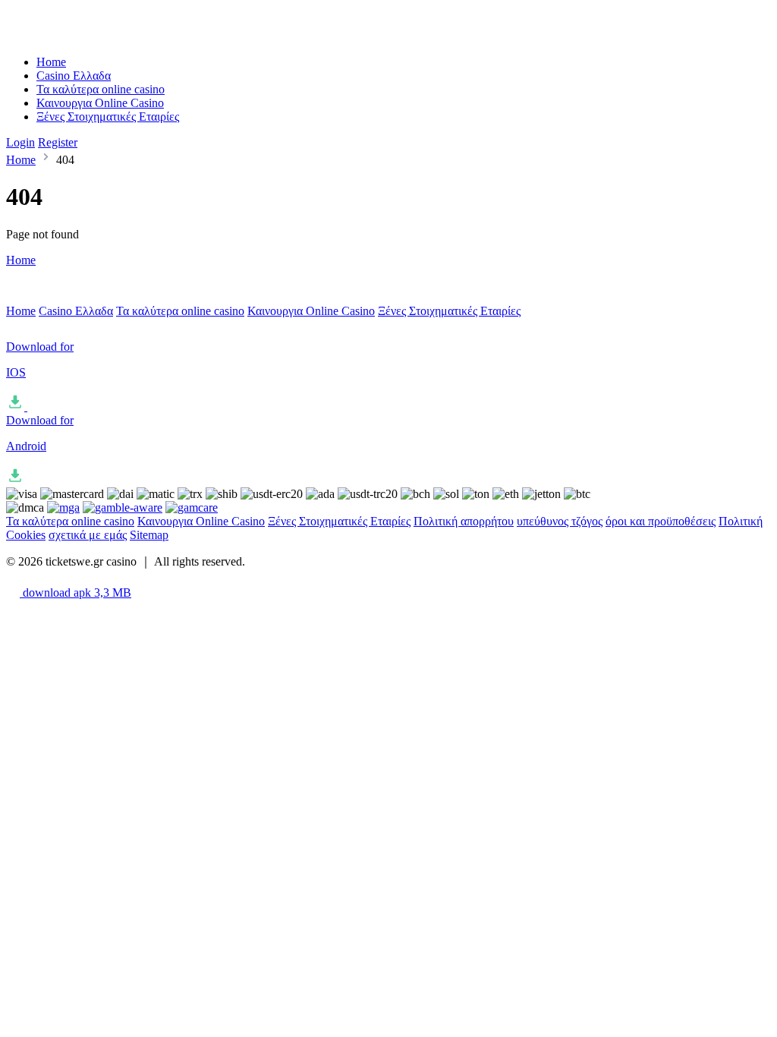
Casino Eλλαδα (73, 75)
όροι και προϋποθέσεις (661, 521)
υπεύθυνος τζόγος (559, 521)
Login (20, 142)
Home (51, 61)
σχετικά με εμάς (88, 534)
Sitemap (149, 534)
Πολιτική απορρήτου (464, 521)
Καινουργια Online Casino (100, 102)
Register (57, 142)
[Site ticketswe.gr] (69, 36)
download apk (75, 592)
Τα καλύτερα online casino (100, 89)
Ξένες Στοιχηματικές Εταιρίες (107, 116)
